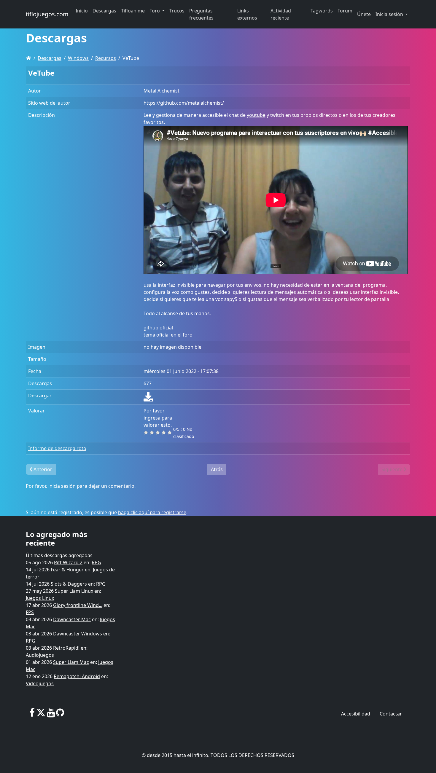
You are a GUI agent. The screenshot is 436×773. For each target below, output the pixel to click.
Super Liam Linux (74, 591)
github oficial (158, 327)
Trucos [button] (176, 10)
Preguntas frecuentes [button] (201, 14)
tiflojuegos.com (47, 14)
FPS (30, 612)
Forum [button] (345, 10)
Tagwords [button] (322, 10)
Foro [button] (155, 10)
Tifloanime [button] (133, 10)
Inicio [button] (82, 10)
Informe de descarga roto (57, 448)
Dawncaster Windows (77, 633)
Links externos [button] (247, 14)
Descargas (49, 58)
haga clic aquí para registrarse (152, 512)
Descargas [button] (104, 10)
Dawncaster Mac (72, 619)
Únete (364, 14)
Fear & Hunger (67, 569)
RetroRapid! (66, 648)
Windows (78, 58)
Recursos (105, 58)
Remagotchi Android (77, 676)
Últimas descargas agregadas (59, 555)
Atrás (217, 469)
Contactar (391, 713)
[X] (41, 715)
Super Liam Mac (71, 662)
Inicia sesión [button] (389, 14)
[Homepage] (28, 58)
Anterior (42, 469)
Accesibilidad (355, 713)
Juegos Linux (40, 598)
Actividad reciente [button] (280, 14)
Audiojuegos (40, 655)
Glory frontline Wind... (77, 605)
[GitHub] (60, 715)
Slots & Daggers (69, 584)
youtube (256, 115)
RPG (96, 562)
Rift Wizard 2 (68, 562)
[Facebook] (32, 715)
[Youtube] (51, 715)
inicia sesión (62, 486)
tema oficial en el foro (168, 334)
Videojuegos (40, 683)
